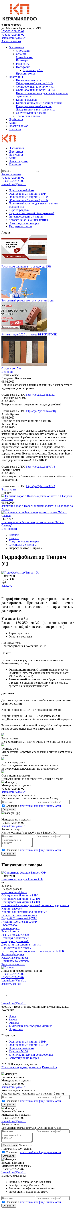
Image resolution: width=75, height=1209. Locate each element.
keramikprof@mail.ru (13, 37)
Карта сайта (49, 1067)
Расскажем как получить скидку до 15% (26, 266)
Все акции (7, 371)
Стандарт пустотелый (15, 941)
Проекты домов (25, 73)
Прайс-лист (16, 119)
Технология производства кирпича (30, 1025)
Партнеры (22, 60)
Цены (12, 1016)
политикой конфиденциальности (40, 805)
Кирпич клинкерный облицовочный (39, 102)
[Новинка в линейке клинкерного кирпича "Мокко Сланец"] (37, 515)
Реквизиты (22, 63)
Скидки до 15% (11, 368)
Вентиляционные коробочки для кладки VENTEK (32, 951)
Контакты (15, 129)
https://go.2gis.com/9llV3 (40, 466)
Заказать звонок (11, 41)
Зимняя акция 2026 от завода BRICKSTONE (29, 334)
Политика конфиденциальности (21, 1067)
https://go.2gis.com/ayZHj (41, 411)
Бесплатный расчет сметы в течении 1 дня (27, 300)
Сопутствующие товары (31, 112)
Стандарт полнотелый (15, 938)
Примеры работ (33, 70)
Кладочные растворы (14, 957)
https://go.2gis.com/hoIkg (40, 394)
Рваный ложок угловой (15, 934)
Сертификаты (24, 57)
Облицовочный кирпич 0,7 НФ (35, 86)
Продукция (16, 76)
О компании (16, 47)
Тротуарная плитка (28, 116)
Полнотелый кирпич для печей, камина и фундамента (35, 905)
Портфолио (23, 67)
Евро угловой (9, 924)
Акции (13, 122)
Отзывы (21, 53)
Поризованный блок (29, 80)
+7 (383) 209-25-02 (12, 31)
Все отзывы (8, 489)
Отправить (9, 809)
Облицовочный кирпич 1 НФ (34, 83)
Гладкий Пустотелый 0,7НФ (19, 921)
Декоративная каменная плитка (35, 109)
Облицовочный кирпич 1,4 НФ (35, 89)
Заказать (6, 585)
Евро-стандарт (10, 928)
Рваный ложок (10, 931)
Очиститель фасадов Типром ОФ (22, 879)
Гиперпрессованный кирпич (34, 106)
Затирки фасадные (12, 954)
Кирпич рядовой (26, 99)
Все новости (9, 528)
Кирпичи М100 (18, 1051)
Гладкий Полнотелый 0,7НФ (19, 918)
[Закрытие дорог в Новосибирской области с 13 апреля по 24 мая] (37, 499)
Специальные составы (15, 960)
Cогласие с (33, 805)
